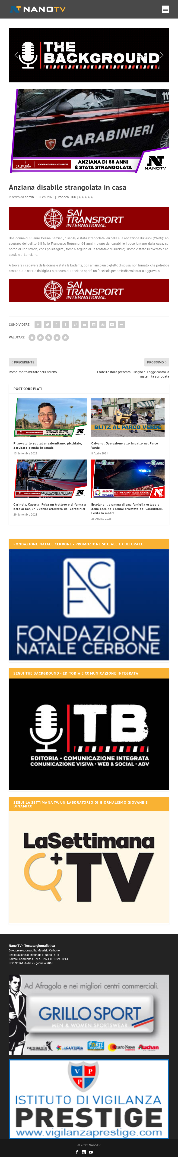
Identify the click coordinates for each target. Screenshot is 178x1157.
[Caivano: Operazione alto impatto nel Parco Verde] (128, 417)
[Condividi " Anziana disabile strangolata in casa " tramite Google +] (56, 324)
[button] (89, 55)
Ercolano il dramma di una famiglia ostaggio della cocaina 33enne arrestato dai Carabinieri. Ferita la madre (127, 508)
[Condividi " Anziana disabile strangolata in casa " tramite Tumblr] (65, 324)
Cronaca (63, 197)
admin (29, 197)
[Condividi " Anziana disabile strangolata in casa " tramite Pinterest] (75, 324)
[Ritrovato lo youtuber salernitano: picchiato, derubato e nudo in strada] (50, 417)
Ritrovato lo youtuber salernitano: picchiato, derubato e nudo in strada (47, 445)
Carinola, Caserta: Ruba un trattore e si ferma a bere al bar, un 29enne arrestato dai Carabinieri (49, 506)
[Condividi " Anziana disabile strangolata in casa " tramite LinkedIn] (84, 324)
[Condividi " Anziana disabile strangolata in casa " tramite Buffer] (93, 324)
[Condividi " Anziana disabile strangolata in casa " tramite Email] (112, 324)
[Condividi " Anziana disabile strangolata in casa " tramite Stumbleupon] (103, 324)
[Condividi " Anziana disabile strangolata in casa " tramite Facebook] (38, 324)
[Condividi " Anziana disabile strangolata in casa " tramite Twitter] (47, 324)
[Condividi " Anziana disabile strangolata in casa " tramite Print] (121, 324)
